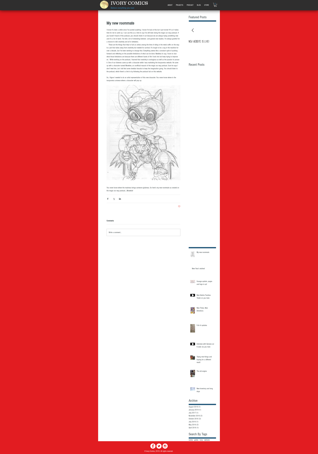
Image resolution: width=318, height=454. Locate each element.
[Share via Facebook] (108, 199)
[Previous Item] (193, 30)
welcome (207, 440)
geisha (196, 440)
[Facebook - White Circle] (153, 446)
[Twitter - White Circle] (159, 446)
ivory (201, 440)
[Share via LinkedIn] (120, 199)
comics (191, 440)
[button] (179, 5)
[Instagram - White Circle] (165, 446)
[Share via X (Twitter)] (114, 199)
